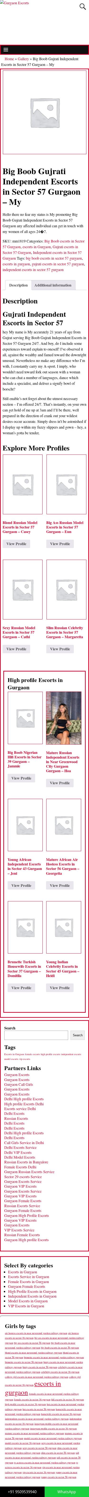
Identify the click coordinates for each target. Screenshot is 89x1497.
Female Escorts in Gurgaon (28, 1281)
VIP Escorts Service (19, 1229)
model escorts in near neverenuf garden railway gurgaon (53, 1438)
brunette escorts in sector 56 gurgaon (23, 1362)
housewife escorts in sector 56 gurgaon (61, 1414)
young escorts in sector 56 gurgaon (58, 1477)
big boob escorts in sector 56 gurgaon (60, 1347)
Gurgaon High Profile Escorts (26, 1215)
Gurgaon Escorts (16, 1074)
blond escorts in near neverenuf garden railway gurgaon (33, 1352)
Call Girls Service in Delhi (24, 1142)
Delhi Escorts (14, 1113)
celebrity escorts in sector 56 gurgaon (60, 1371)
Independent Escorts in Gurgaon (32, 1296)
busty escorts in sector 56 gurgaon (40, 1367)
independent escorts (71, 1054)
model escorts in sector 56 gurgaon (22, 1443)
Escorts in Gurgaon (14, 1054)
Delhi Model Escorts (19, 1157)
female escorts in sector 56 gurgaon (32, 1399)
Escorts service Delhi (20, 1108)
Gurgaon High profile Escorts (26, 1239)
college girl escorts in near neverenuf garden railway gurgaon (36, 1376)
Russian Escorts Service (22, 1205)
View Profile (16, 543)
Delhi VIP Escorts (18, 1152)
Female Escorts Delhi (20, 1166)
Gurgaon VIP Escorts (20, 1186)
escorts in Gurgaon (37, 246)
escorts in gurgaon (16, 263)
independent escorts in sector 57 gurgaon (33, 269)
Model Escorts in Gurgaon (28, 1300)
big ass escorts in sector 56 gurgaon (32, 1342)
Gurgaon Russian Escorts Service (29, 1171)
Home (9, 58)
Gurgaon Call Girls (18, 1084)
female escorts (32, 1054)
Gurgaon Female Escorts (22, 1200)
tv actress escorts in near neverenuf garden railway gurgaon (44, 1462)
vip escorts (24, 1059)
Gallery (23, 58)
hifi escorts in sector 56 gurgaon (67, 1399)
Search (9, 1028)
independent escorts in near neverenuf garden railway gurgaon (37, 1418)
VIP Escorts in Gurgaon (26, 1305)
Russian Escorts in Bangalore (26, 1161)
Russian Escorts (16, 1118)
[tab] (18, 285)
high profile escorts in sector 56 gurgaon (25, 1404)
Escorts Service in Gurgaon (28, 1276)
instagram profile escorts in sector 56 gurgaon (53, 1428)
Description (18, 285)
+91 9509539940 (22, 1491)
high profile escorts (50, 1054)
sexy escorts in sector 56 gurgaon (39, 1448)
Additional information (52, 285)
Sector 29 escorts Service (23, 1176)
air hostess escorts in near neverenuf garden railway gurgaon (36, 1333)
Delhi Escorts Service (20, 1147)
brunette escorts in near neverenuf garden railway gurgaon (54, 1357)
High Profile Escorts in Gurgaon (32, 1291)
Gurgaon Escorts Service (23, 1181)
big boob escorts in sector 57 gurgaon (54, 258)
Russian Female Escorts (22, 1234)
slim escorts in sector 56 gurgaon (58, 1452)
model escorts (11, 1059)
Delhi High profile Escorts (24, 1098)
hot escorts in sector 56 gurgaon (39, 1409)
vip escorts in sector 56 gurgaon (39, 1472)
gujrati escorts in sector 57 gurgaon (58, 263)
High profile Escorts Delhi (24, 1103)
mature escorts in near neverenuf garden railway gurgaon (34, 1433)
